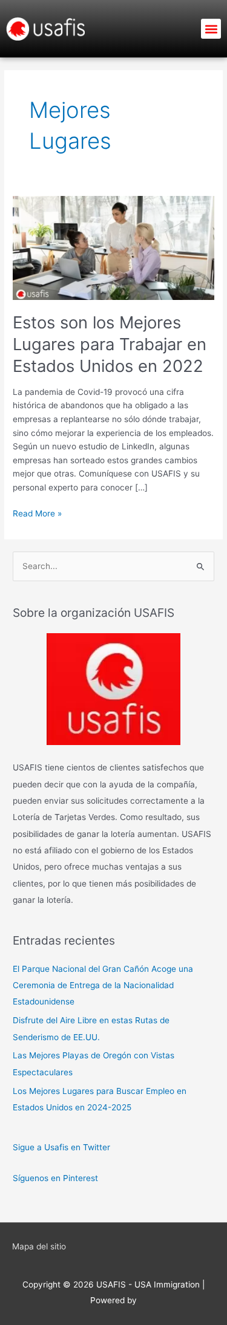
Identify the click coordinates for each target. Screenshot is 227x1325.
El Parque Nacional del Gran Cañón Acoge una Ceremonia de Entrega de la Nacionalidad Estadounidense (103, 985)
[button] (211, 29)
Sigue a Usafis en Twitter (61, 1147)
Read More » (37, 512)
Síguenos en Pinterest (55, 1178)
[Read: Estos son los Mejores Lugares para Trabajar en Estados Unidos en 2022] (113, 247)
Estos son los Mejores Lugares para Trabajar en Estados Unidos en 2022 (109, 344)
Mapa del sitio (39, 1246)
